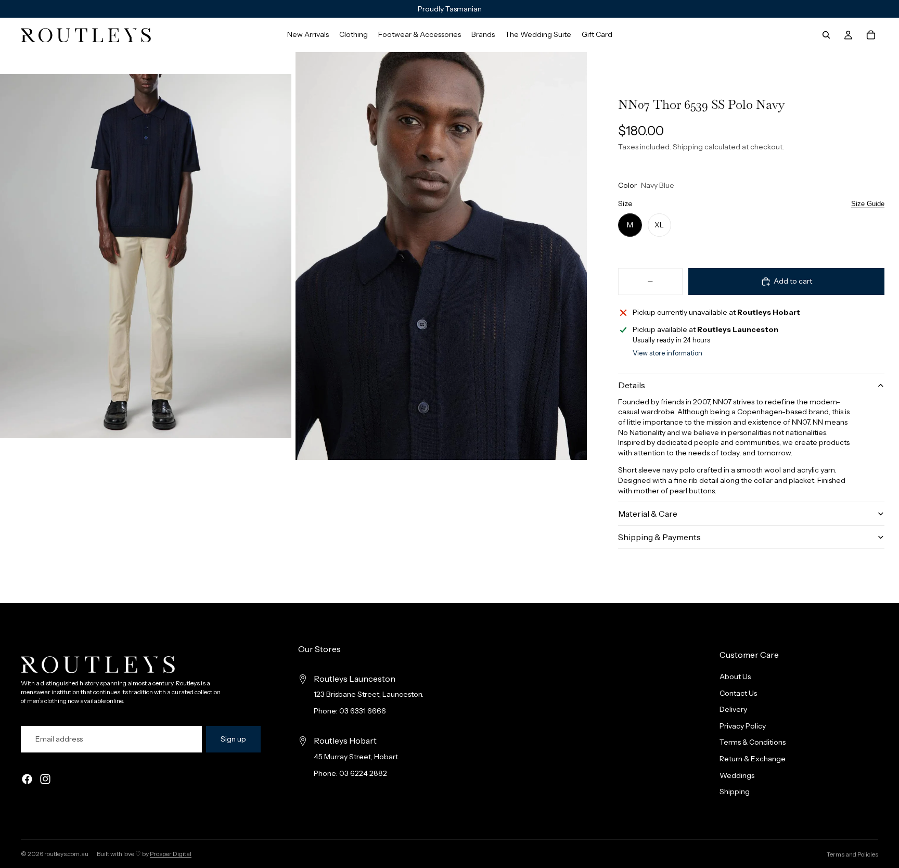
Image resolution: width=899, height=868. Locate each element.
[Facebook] (27, 779)
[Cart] (870, 34)
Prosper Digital (170, 854)
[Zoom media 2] (441, 256)
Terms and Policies (852, 854)
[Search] (826, 34)
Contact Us (738, 693)
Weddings (737, 775)
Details (631, 385)
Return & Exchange (753, 758)
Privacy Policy (743, 726)
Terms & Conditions (753, 742)
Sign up (233, 739)
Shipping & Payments (659, 537)
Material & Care (647, 513)
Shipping (735, 792)
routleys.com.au (66, 854)
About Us (735, 676)
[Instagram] (45, 779)
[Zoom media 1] (145, 256)
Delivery (733, 709)
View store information (667, 353)
